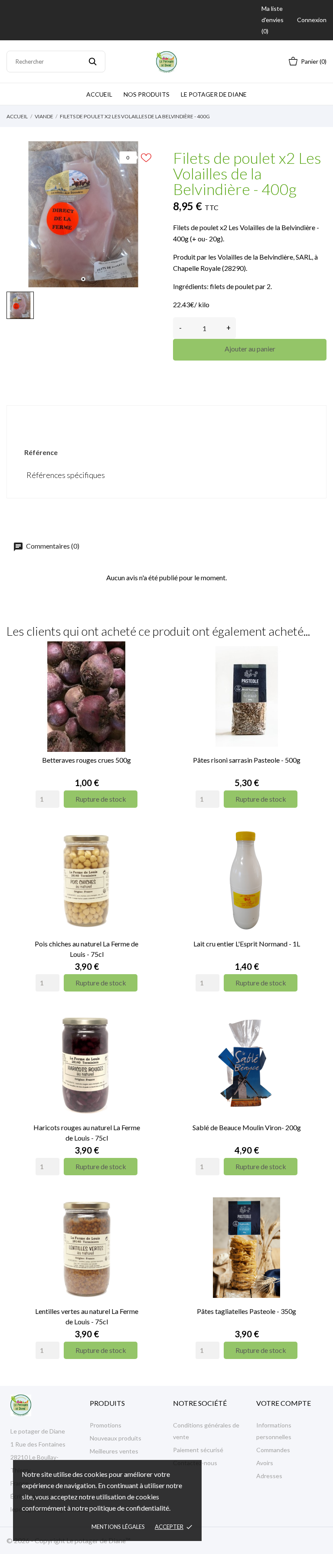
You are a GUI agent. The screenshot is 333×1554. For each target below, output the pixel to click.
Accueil (99, 94)
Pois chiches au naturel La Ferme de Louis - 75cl (86, 949)
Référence (41, 452)
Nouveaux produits (115, 1438)
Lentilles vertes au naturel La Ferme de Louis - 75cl (86, 1316)
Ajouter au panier (250, 349)
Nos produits (147, 94)
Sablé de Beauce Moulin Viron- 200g (247, 1127)
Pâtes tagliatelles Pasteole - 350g (246, 1311)
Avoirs (264, 1462)
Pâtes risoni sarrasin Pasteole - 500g (246, 760)
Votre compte (283, 1403)
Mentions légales (118, 1526)
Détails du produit (166, 420)
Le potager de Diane (214, 94)
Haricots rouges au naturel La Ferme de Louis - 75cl (86, 1132)
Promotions (105, 1425)
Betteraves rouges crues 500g (86, 760)
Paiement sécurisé (198, 1449)
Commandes (273, 1449)
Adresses (269, 1475)
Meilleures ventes (114, 1451)
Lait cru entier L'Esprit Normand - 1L (246, 944)
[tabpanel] (83, 214)
